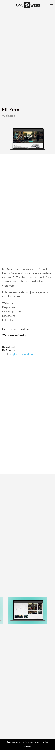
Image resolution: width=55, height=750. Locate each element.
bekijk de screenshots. (21, 354)
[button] (8, 350)
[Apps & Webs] (28, 5)
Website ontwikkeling (14, 335)
